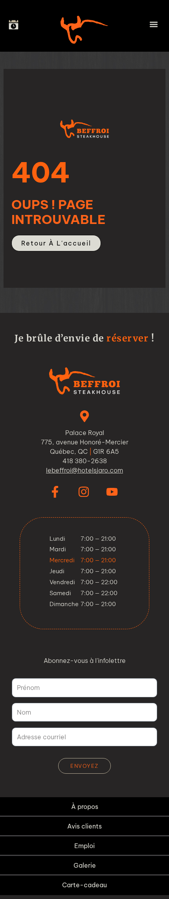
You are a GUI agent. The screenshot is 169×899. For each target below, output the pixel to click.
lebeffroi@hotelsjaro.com (84, 470)
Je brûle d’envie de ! (84, 338)
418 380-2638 (84, 461)
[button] (153, 24)
